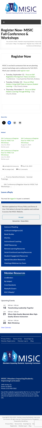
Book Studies (9, 234)
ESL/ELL (7, 238)
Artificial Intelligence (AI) (13, 230)
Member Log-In (23, 341)
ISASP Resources (10, 245)
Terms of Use (16, 221)
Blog (15, 43)
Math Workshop (14, 323)
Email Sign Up (28, 339)
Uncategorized (21, 43)
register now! (25, 71)
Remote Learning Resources (14, 249)
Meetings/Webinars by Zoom (15, 263)
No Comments (23, 169)
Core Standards (10, 285)
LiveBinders (8, 278)
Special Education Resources (14, 259)
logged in (13, 198)
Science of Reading (11, 227)
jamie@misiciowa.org (11, 166)
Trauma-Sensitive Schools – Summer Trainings (17, 178)
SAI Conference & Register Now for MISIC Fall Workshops (10, 140)
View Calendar (6, 327)
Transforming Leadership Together (20, 308)
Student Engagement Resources (16, 256)
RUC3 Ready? (9, 292)
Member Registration (8, 341)
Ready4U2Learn (10, 288)
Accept (21, 217)
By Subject (8, 281)
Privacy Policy (25, 221)
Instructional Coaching (12, 241)
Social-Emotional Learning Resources (18, 252)
